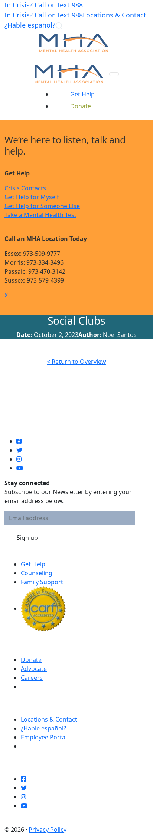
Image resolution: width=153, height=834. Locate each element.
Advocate (34, 669)
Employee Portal (44, 737)
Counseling (36, 573)
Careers (32, 678)
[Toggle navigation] (114, 74)
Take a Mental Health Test (40, 215)
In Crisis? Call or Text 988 (43, 4)
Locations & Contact (114, 14)
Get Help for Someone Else (42, 206)
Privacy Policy (47, 829)
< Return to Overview (76, 361)
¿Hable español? (29, 24)
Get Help (33, 564)
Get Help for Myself (31, 197)
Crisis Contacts (25, 188)
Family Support (42, 582)
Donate (31, 660)
